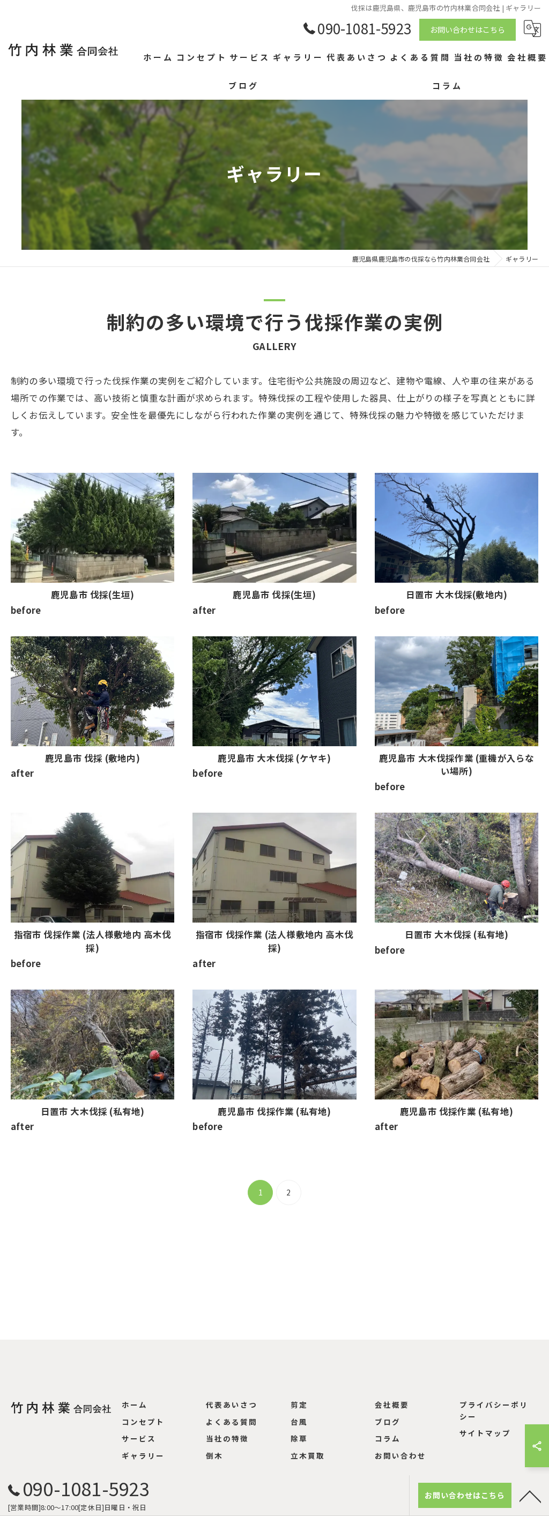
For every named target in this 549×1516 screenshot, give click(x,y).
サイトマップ (485, 1433)
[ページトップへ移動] (530, 1495)
